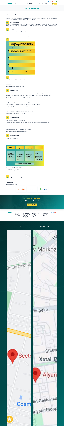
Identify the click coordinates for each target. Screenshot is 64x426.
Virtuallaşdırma (35, 215)
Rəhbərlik (17, 214)
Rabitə (33, 216)
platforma (14, 90)
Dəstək (35, 214)
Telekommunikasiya (26, 216)
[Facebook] (50, 1)
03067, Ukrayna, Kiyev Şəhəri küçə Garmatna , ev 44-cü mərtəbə (19, 225)
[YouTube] (52, 1)
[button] (46, 1)
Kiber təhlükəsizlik (26, 213)
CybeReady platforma (14, 117)
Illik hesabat (17, 215)
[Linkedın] (48, 1)
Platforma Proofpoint (14, 135)
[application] (20, 3)
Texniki (33, 214)
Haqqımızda (17, 213)
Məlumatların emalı (26, 214)
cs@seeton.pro (8, 84)
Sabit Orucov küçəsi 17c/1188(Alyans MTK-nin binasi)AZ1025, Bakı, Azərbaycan (45, 225)
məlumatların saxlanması (36, 213)
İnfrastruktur (25, 215)
